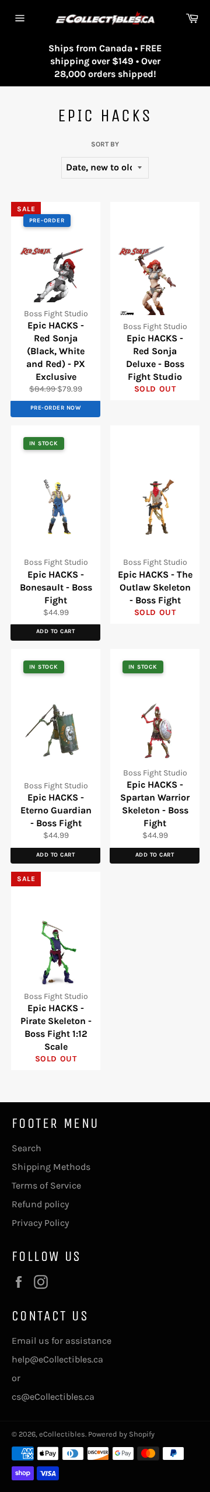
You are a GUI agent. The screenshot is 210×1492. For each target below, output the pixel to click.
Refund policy (40, 1204)
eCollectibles (62, 1434)
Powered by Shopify (121, 1434)
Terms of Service (46, 1185)
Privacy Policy (40, 1222)
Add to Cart (55, 631)
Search (26, 1148)
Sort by (105, 144)
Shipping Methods (51, 1166)
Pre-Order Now (55, 407)
